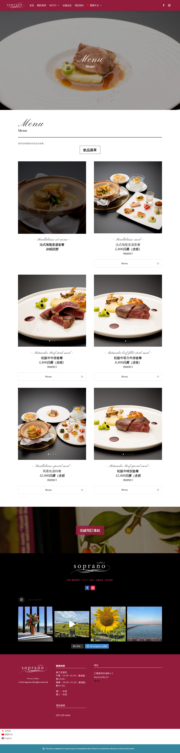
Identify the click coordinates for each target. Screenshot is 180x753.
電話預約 (79, 5)
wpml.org (69, 749)
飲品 (92, 579)
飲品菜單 (90, 149)
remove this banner (126, 749)
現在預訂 (109, 579)
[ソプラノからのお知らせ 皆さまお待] (35, 624)
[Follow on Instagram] (169, 5)
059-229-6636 (63, 715)
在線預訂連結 (90, 530)
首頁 (32, 5)
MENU (53, 5)
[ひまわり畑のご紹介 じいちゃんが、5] (108, 624)
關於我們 (41, 5)
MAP (96, 680)
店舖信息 (67, 5)
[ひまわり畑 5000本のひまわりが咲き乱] (71, 624)
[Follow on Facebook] (163, 5)
